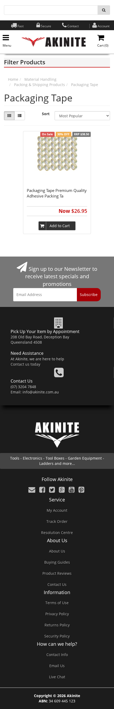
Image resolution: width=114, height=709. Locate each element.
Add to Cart (60, 225)
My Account (57, 510)
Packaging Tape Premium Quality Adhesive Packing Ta (57, 193)
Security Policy (57, 636)
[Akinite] (53, 41)
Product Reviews (57, 573)
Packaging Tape (84, 84)
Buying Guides (57, 562)
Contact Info (57, 654)
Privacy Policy (57, 613)
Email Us (57, 665)
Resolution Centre (57, 532)
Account (103, 26)
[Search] (104, 10)
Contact (73, 26)
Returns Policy (57, 624)
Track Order (57, 521)
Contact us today (25, 364)
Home (13, 79)
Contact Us (57, 584)
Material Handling (40, 79)
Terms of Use (57, 602)
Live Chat (57, 676)
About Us (57, 551)
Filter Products (24, 62)
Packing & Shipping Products (39, 84)
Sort (46, 113)
